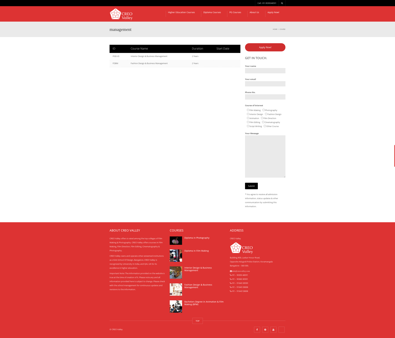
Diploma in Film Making (196, 250)
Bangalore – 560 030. (239, 265)
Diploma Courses (212, 12)
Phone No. (250, 92)
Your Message (252, 133)
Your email (250, 79)
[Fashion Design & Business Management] (176, 289)
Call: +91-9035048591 (267, 3)
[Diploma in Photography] (176, 240)
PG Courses (235, 12)
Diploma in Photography (196, 237)
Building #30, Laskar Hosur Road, (245, 257)
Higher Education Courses (181, 12)
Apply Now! (273, 12)
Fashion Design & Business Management (149, 63)
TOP (198, 320)
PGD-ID (116, 56)
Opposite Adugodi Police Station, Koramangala (251, 261)
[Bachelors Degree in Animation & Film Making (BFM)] (176, 306)
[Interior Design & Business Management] (176, 272)
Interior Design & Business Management (149, 56)
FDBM (115, 63)
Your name (250, 66)
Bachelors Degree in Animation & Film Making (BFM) (204, 303)
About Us (254, 12)
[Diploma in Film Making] (176, 255)
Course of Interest (254, 105)
